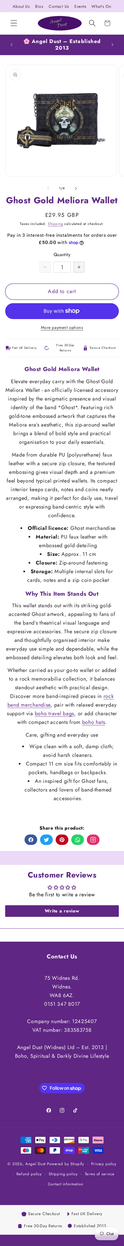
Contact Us (59, 6)
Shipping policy (63, 1174)
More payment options (62, 327)
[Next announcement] (112, 44)
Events (80, 6)
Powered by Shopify (65, 1164)
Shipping (55, 223)
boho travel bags (54, 713)
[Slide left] (48, 188)
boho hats (93, 722)
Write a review (62, 911)
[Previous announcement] (11, 44)
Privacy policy (104, 1164)
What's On (101, 6)
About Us (21, 6)
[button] (14, 23)
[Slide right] (75, 188)
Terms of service (99, 1174)
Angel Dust (35, 1164)
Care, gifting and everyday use (62, 735)
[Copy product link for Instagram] (93, 840)
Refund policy (29, 1174)
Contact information (65, 1184)
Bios (39, 6)
